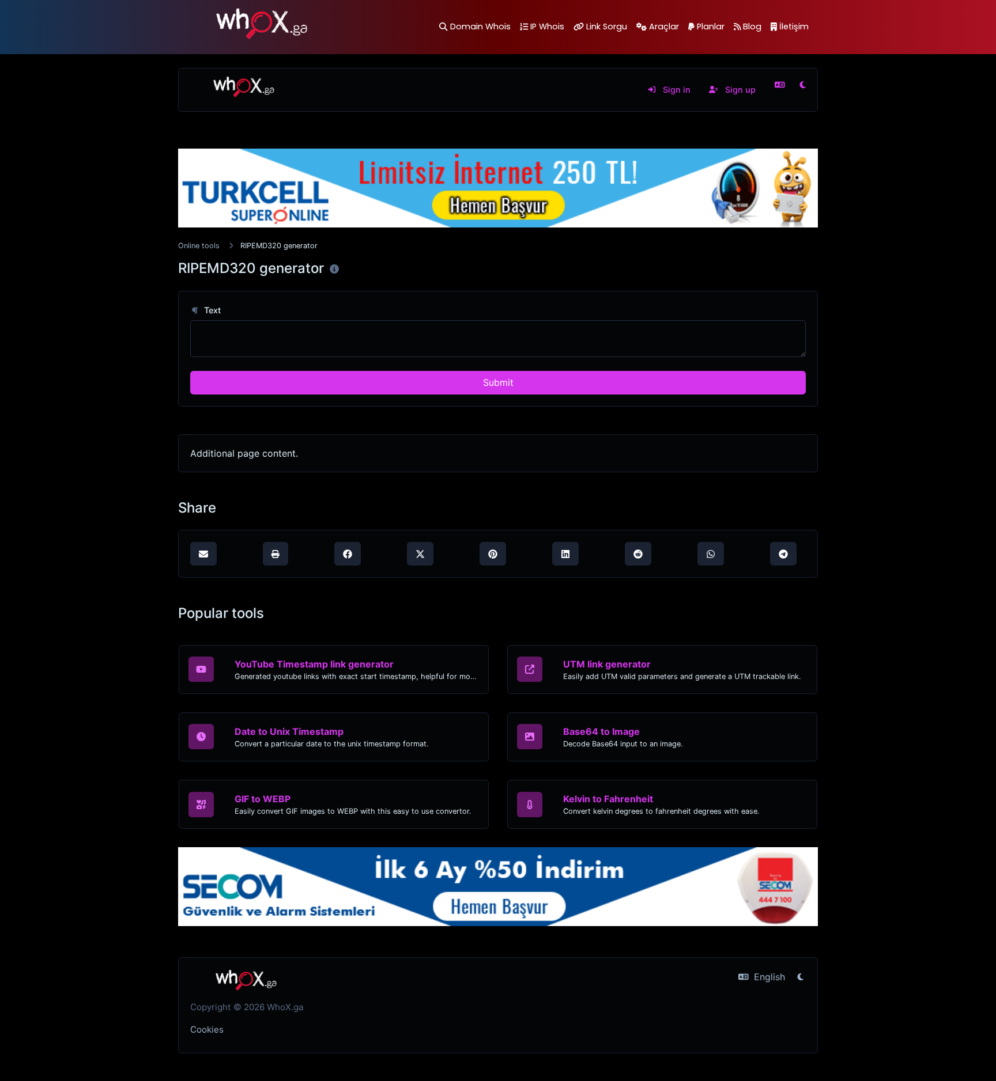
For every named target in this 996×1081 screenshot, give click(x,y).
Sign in (676, 89)
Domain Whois (480, 26)
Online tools (199, 245)
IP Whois (547, 26)
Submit (498, 382)
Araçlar (664, 26)
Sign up (739, 89)
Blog (752, 26)
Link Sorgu (606, 26)
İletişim (794, 26)
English (768, 977)
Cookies (207, 1029)
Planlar (711, 26)
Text (211, 310)
